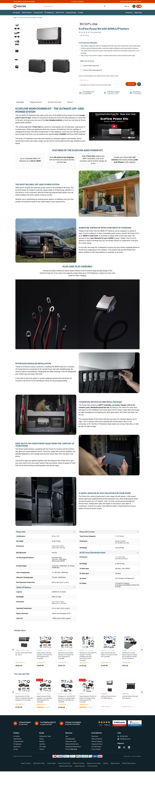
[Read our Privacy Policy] (93, 411)
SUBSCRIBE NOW (77, 416)
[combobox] (77, 403)
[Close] (95, 377)
